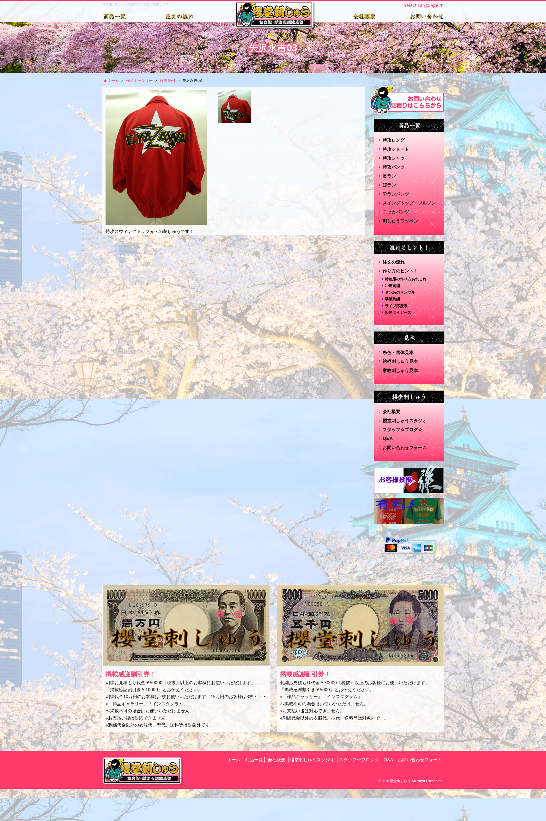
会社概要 (391, 411)
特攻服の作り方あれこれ (406, 279)
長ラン (389, 176)
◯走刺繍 (392, 285)
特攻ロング (394, 140)
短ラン (389, 185)
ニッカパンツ (396, 212)
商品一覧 (254, 760)
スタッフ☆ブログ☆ (402, 429)
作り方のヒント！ (400, 271)
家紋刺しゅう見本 (400, 370)
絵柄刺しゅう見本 (400, 361)
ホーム (233, 760)
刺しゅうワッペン (400, 221)
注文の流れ (394, 262)
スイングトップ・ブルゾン (409, 203)
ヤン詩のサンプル (400, 292)
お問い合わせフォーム (405, 447)
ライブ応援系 (396, 305)
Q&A (388, 438)
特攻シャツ (394, 158)
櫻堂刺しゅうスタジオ (405, 420)
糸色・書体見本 (398, 352)
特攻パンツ (394, 167)
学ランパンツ (396, 194)
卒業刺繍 (392, 298)
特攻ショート (396, 149)
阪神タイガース (398, 312)
